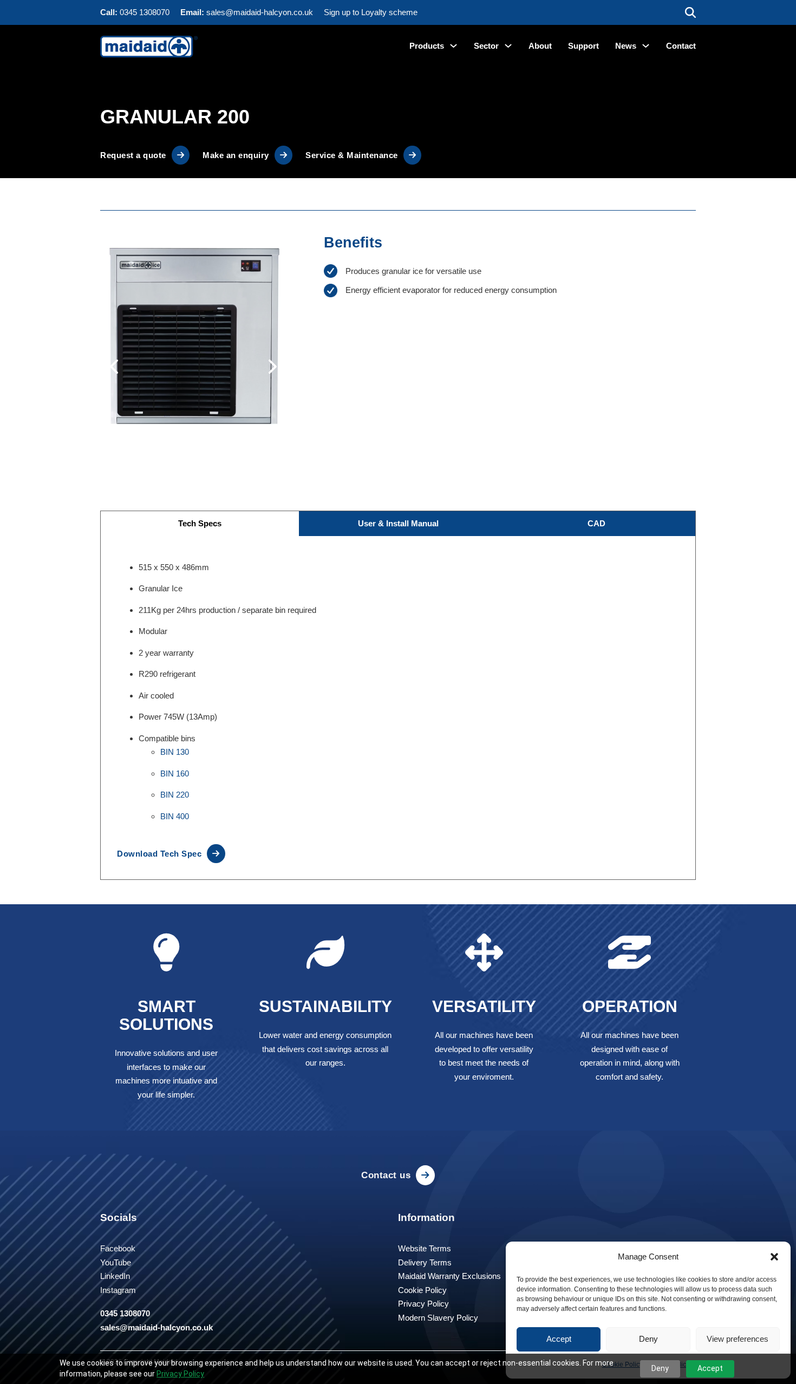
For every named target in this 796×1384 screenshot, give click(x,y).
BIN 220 (174, 794)
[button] (774, 1256)
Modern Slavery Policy (438, 1317)
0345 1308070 (144, 12)
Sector (486, 45)
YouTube (115, 1262)
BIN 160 (174, 773)
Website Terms (424, 1248)
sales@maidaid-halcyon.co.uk (259, 12)
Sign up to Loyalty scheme (370, 12)
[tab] (200, 523)
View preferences (737, 1338)
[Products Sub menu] (453, 46)
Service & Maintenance (351, 155)
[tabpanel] (398, 708)
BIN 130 (174, 751)
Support (583, 45)
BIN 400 (174, 816)
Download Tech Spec (159, 853)
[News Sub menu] (646, 46)
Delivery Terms (425, 1262)
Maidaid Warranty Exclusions (449, 1276)
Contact (681, 45)
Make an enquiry (236, 155)
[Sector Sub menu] (508, 46)
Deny (648, 1338)
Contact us (385, 1175)
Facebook (117, 1248)
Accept (558, 1338)
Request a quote (133, 155)
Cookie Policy (422, 1290)
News (625, 45)
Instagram (118, 1290)
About (540, 45)
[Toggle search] (690, 12)
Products (426, 45)
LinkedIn (115, 1276)
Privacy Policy (180, 1373)
